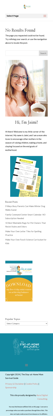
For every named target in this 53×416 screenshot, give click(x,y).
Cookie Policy (32, 384)
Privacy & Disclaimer (14, 384)
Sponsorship (10, 387)
